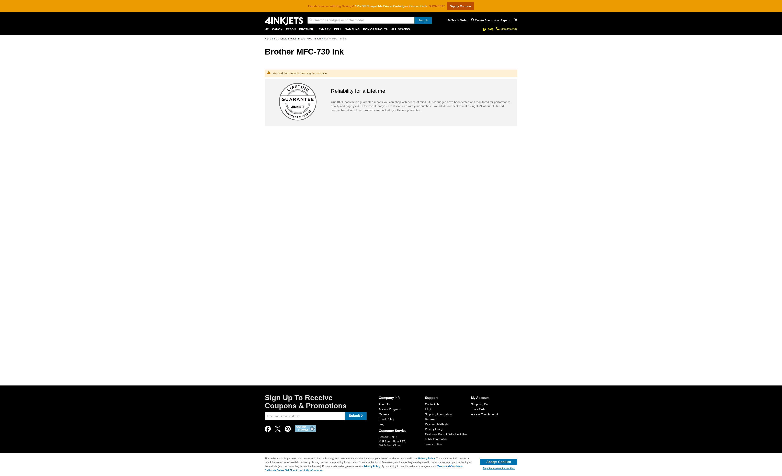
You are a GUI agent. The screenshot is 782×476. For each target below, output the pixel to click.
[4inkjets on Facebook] (268, 430)
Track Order (459, 20)
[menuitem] (267, 29)
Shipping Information (438, 414)
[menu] (391, 29)
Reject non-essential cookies (499, 468)
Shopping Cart (480, 404)
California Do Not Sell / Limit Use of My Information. (294, 470)
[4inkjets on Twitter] (278, 430)
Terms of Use (433, 444)
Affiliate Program (389, 409)
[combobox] (370, 20)
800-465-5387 (509, 29)
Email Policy (386, 419)
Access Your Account (484, 414)
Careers (384, 414)
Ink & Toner (280, 38)
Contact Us (432, 404)
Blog (381, 424)
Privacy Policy (434, 429)
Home (268, 38)
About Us (385, 404)
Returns (430, 419)
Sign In (505, 20)
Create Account (486, 20)
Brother (292, 38)
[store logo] (284, 21)
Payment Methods (436, 424)
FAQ (490, 29)
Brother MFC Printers (310, 38)
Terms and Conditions (450, 466)
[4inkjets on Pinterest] (288, 430)
